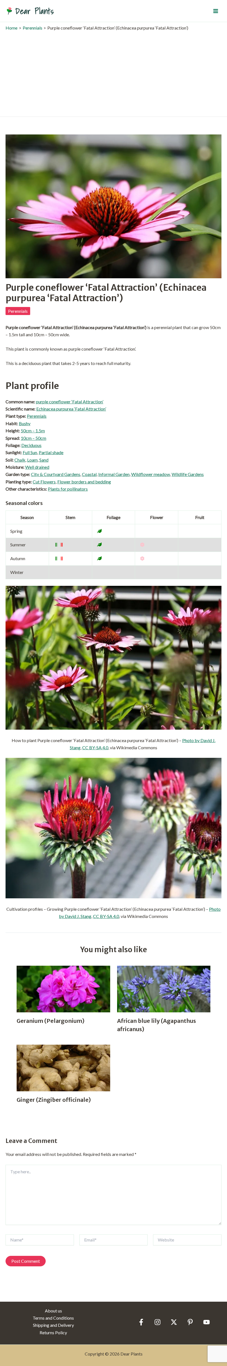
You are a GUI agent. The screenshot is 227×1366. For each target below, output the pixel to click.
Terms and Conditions (53, 1317)
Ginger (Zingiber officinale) (54, 1099)
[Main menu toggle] (215, 11)
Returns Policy (53, 1332)
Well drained (37, 467)
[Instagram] (157, 1322)
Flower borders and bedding (84, 481)
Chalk (19, 459)
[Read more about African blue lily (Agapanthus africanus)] (164, 988)
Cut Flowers (44, 481)
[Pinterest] (190, 1322)
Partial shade (51, 452)
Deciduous (31, 445)
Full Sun (30, 452)
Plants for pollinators (68, 488)
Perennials (18, 311)
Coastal (89, 474)
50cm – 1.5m (33, 430)
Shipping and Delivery (53, 1325)
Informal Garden (114, 474)
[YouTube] (206, 1322)
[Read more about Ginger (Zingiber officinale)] (63, 1067)
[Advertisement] (113, 72)
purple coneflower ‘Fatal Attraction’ (69, 401)
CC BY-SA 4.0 (95, 747)
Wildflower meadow (150, 474)
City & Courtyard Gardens (55, 474)
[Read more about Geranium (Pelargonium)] (63, 988)
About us (53, 1310)
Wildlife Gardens (188, 474)
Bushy (24, 423)
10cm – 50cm (33, 438)
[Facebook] (141, 1322)
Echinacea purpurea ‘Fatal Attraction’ (71, 408)
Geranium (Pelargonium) (50, 1020)
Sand (43, 459)
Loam (32, 459)
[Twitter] (174, 1322)
